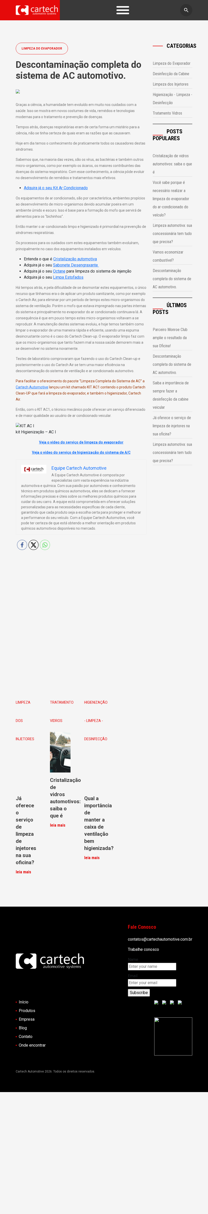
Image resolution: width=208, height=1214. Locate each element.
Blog (23, 1028)
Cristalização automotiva (75, 259)
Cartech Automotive (32, 387)
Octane (59, 271)
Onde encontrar (32, 1045)
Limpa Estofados (68, 277)
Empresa (26, 1019)
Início (23, 1002)
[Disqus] (81, 620)
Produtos (27, 1010)
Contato (25, 1036)
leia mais (23, 872)
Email (132, 975)
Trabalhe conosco (143, 949)
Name (133, 959)
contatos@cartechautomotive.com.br (160, 939)
